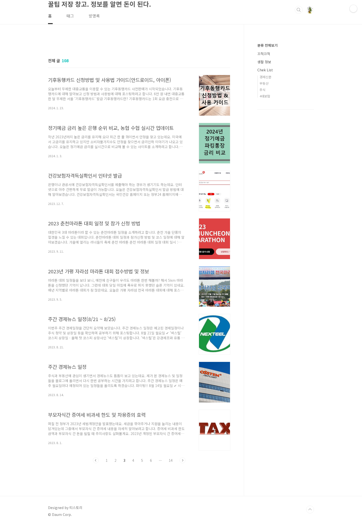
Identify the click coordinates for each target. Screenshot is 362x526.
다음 (182, 460)
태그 (70, 16)
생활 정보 (264, 61)
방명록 (94, 16)
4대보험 (265, 96)
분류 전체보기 (267, 45)
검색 (298, 10)
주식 (262, 89)
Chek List (265, 69)
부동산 (264, 83)
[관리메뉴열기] (353, 8)
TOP (310, 509)
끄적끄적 (263, 53)
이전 (96, 460)
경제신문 (265, 77)
